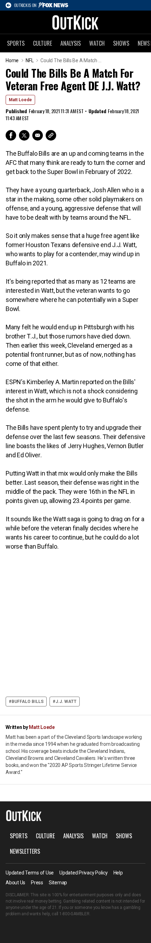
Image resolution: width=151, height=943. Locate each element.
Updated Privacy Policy (83, 873)
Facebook (11, 135)
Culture (42, 43)
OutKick (75, 22)
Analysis (70, 43)
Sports (16, 43)
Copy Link (51, 135)
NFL (29, 60)
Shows (121, 43)
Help (118, 873)
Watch (97, 43)
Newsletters (25, 851)
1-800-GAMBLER (74, 913)
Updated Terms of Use (30, 873)
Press (37, 882)
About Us (15, 882)
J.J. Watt (66, 701)
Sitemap (58, 882)
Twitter (24, 135)
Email (37, 135)
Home (12, 60)
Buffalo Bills (28, 701)
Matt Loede (20, 99)
